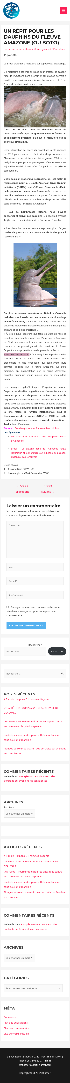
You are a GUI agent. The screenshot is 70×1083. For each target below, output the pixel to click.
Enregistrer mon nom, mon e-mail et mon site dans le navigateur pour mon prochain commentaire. (33, 611)
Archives (9, 807)
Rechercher (35, 644)
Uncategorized (42, 49)
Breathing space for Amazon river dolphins (37, 428)
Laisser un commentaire (18, 49)
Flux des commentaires (17, 1028)
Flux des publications (16, 1022)
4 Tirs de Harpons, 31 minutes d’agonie (26, 699)
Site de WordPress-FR (16, 1033)
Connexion (10, 1017)
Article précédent (22, 486)
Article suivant (47, 486)
